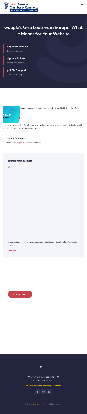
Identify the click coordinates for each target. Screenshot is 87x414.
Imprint (43, 404)
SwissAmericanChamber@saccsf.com (44, 385)
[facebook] (37, 391)
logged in (20, 142)
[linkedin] (49, 391)
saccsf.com (35, 404)
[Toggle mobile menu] (82, 4)
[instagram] (43, 391)
